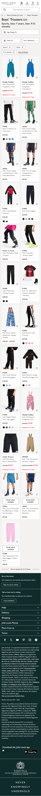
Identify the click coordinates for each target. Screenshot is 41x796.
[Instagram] (30, 641)
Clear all (23, 52)
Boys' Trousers (32, 15)
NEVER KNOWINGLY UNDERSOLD (20, 787)
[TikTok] (36, 641)
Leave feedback (8, 601)
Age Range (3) (12, 32)
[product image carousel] (11, 68)
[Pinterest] (23, 641)
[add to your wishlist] (17, 77)
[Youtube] (17, 641)
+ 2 (35, 219)
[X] (11, 641)
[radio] (4, 139)
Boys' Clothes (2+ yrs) (15, 15)
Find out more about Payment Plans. (13, 696)
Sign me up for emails (10, 585)
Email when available (9, 501)
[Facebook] (5, 641)
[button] (37, 3)
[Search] (4, 9)
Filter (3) (10, 40)
